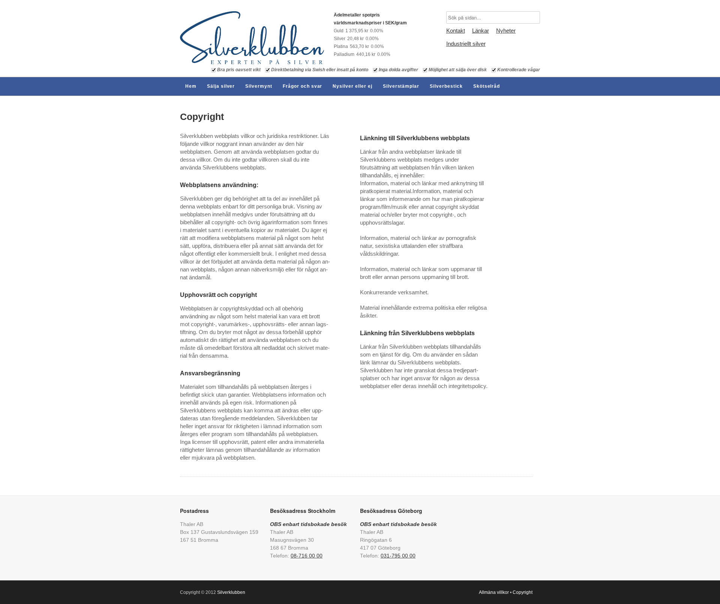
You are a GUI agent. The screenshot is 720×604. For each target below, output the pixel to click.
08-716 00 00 (306, 556)
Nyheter (506, 30)
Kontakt (455, 30)
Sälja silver (221, 86)
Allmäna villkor (494, 592)
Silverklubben (231, 592)
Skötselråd (486, 86)
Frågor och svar (302, 86)
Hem (190, 86)
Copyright (202, 116)
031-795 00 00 (398, 556)
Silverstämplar (401, 86)
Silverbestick (446, 86)
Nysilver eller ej (352, 86)
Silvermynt (258, 86)
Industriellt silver (466, 43)
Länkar (480, 30)
